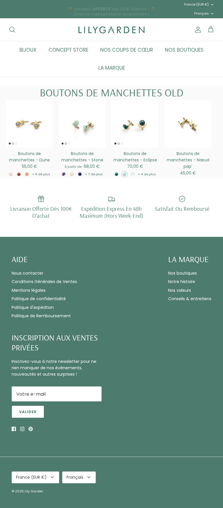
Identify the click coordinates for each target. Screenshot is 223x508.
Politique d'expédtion (33, 307)
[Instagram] (22, 429)
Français (201, 13)
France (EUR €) (196, 4)
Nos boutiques (182, 273)
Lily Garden (34, 491)
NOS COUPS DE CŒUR (126, 49)
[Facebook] (14, 429)
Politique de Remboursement (41, 316)
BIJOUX (28, 49)
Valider (28, 411)
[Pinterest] (30, 429)
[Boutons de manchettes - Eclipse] (135, 123)
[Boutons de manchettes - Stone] (82, 123)
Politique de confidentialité (39, 299)
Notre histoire (181, 281)
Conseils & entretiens (189, 299)
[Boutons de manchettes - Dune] (29, 123)
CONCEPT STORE (68, 49)
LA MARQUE (111, 67)
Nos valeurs (179, 290)
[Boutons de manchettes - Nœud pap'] (187, 123)
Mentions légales (29, 290)
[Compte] (197, 29)
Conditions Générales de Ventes (44, 281)
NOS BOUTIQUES (184, 49)
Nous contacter (27, 273)
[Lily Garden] (111, 29)
